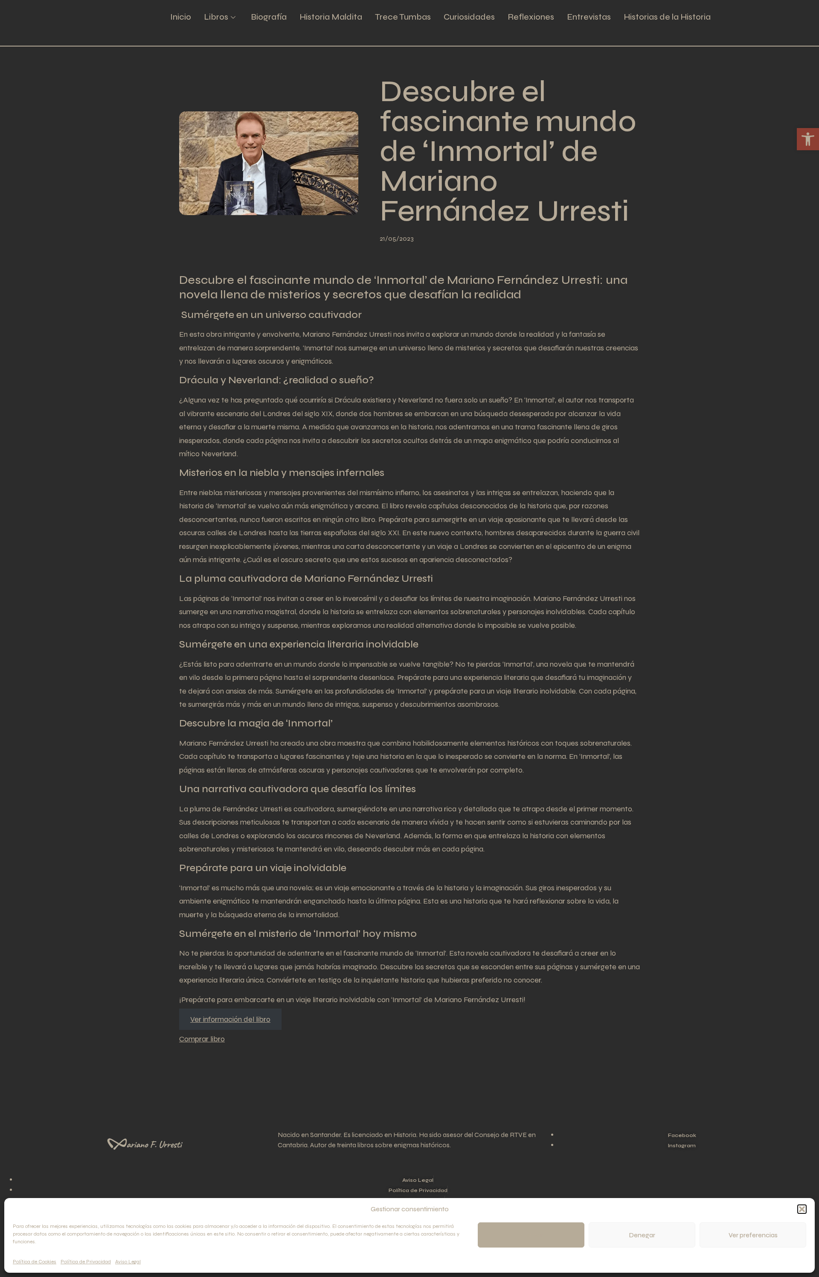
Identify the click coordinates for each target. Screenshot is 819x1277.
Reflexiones (531, 17)
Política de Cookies (34, 1262)
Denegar (642, 1235)
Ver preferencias (753, 1235)
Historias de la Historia (667, 17)
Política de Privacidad (86, 1262)
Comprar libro (202, 1039)
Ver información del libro (230, 1019)
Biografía (269, 17)
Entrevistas (589, 17)
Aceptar (531, 1235)
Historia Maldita (330, 17)
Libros (216, 17)
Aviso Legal (128, 1262)
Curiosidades (469, 17)
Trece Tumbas (403, 17)
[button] (802, 1209)
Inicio (180, 17)
